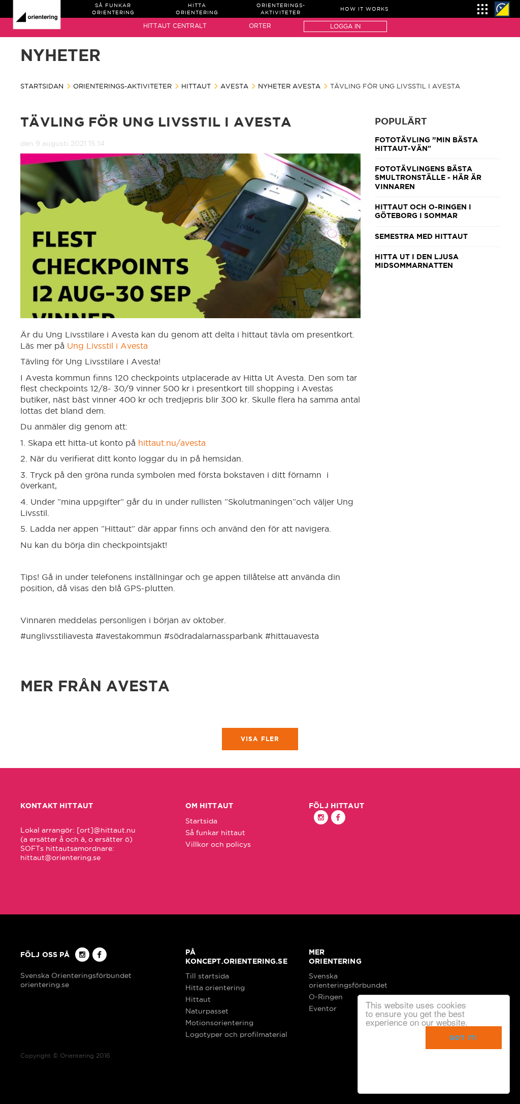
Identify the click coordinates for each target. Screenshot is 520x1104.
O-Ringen (326, 997)
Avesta (234, 85)
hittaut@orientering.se (60, 857)
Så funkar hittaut (215, 833)
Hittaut (196, 85)
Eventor (323, 1008)
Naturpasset (207, 1011)
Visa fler (260, 738)
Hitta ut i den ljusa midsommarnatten (417, 261)
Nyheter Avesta (289, 85)
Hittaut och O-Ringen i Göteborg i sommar (423, 211)
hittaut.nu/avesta (172, 442)
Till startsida (207, 976)
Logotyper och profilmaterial (236, 1034)
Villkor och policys (218, 844)
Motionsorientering (219, 1023)
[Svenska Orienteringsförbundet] (502, 9)
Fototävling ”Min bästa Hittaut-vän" (426, 144)
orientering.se (44, 984)
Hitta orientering (215, 988)
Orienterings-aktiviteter (122, 85)
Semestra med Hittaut (421, 236)
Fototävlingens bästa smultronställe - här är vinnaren (428, 178)
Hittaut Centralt (175, 25)
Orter (260, 25)
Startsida (201, 821)
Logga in (345, 26)
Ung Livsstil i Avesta (107, 345)
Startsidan (41, 85)
